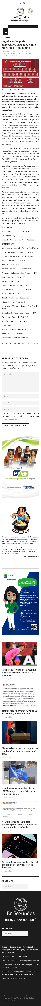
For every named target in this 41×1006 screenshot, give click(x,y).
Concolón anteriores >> (31, 557)
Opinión (25, 998)
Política (6, 996)
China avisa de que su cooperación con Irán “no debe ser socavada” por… (20, 751)
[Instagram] (23, 3)
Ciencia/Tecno (16, 998)
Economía (13, 996)
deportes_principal (9, 53)
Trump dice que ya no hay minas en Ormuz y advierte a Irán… (19, 712)
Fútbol (20, 53)
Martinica (28, 53)
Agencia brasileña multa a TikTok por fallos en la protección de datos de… (20, 864)
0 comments (35, 343)
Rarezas (6, 1000)
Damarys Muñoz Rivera (9, 51)
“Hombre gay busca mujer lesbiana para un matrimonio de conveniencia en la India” (19, 824)
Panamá (6, 55)
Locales (21, 996)
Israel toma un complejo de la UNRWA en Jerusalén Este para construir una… (18, 791)
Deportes (6, 38)
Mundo (28, 996)
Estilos (31, 998)
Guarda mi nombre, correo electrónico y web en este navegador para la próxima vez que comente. (20, 416)
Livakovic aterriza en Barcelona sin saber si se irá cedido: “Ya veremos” (19, 672)
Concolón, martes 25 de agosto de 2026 (16, 547)
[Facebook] (17, 3)
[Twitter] (20, 3)
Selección (14, 55)
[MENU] (5, 31)
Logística (14, 1000)
